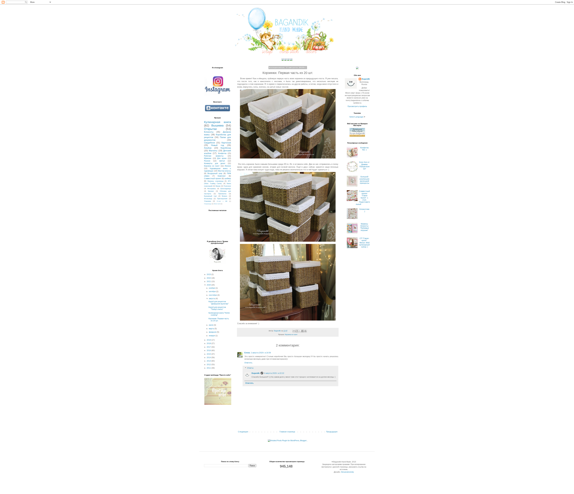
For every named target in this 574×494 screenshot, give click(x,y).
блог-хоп (217, 204)
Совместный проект (212, 178)
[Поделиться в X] (299, 331)
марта (212, 329)
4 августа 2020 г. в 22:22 (274, 373)
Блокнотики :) (364, 210)
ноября (212, 288)
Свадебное (209, 142)
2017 (209, 347)
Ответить (248, 363)
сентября (213, 295)
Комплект (222, 176)
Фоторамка (211, 188)
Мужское (207, 158)
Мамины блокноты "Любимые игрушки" (364, 227)
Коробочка (226, 148)
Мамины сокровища (215, 181)
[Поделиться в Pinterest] (305, 331)
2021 (209, 281)
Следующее (243, 432)
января (212, 336)
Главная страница (287, 432)
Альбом (208, 148)
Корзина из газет (291, 334)
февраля (213, 332)
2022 (209, 278)
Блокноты (208, 132)
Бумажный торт (210, 196)
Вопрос (224, 196)
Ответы (250, 368)
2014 (209, 357)
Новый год (217, 145)
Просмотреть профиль (357, 106)
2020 (209, 285)
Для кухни (221, 158)
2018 (209, 343)
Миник (218, 186)
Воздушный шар (214, 173)
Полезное (227, 186)
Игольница (208, 198)
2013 (209, 361)
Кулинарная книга (217, 122)
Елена (247, 353)
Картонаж (226, 142)
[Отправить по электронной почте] (294, 331)
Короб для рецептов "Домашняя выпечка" (219, 303)
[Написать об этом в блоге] (296, 331)
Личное (228, 166)
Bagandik (256, 373)
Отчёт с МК (222, 201)
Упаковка (207, 201)
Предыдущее (332, 432)
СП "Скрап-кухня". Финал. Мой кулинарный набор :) (364, 242)
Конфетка (222, 153)
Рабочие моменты (213, 156)
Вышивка (217, 125)
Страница (207, 204)
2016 (209, 350)
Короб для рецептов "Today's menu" (217, 308)
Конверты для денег (214, 163)
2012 (209, 365)
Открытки (210, 128)
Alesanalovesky (347, 472)
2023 (209, 274)
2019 (209, 340)
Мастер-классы (224, 171)
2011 (209, 368)
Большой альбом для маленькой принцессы (364, 180)
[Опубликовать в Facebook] (302, 331)
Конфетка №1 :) (364, 149)
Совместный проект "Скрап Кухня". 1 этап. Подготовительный (363, 197)
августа (212, 299)
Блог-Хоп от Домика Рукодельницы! (364, 165)
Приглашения (222, 198)
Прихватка (222, 194)
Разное (207, 161)
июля (211, 325)
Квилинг (211, 191)
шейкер (228, 178)
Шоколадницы (225, 188)
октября (212, 291)
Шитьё (222, 161)
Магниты (213, 150)
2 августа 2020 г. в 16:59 (261, 353)
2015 (209, 354)
